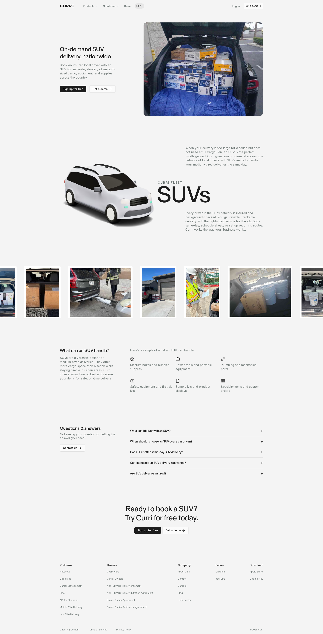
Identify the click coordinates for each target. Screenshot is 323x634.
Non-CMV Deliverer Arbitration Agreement (130, 593)
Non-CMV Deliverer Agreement (124, 585)
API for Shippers (69, 600)
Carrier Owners (115, 578)
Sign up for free (73, 89)
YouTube (220, 578)
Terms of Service (97, 629)
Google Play (256, 578)
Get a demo (251, 5)
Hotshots (65, 571)
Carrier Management (71, 585)
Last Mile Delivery (69, 614)
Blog (180, 593)
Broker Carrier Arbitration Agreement (127, 607)
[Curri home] (67, 6)
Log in (236, 6)
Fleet (62, 593)
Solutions (109, 6)
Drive (127, 6)
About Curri (184, 571)
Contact (182, 578)
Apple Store (256, 571)
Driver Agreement (69, 629)
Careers (182, 585)
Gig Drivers (113, 571)
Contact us (70, 447)
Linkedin (220, 571)
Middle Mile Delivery (71, 607)
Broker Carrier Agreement (121, 600)
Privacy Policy (124, 629)
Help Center (184, 600)
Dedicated (65, 578)
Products (89, 6)
